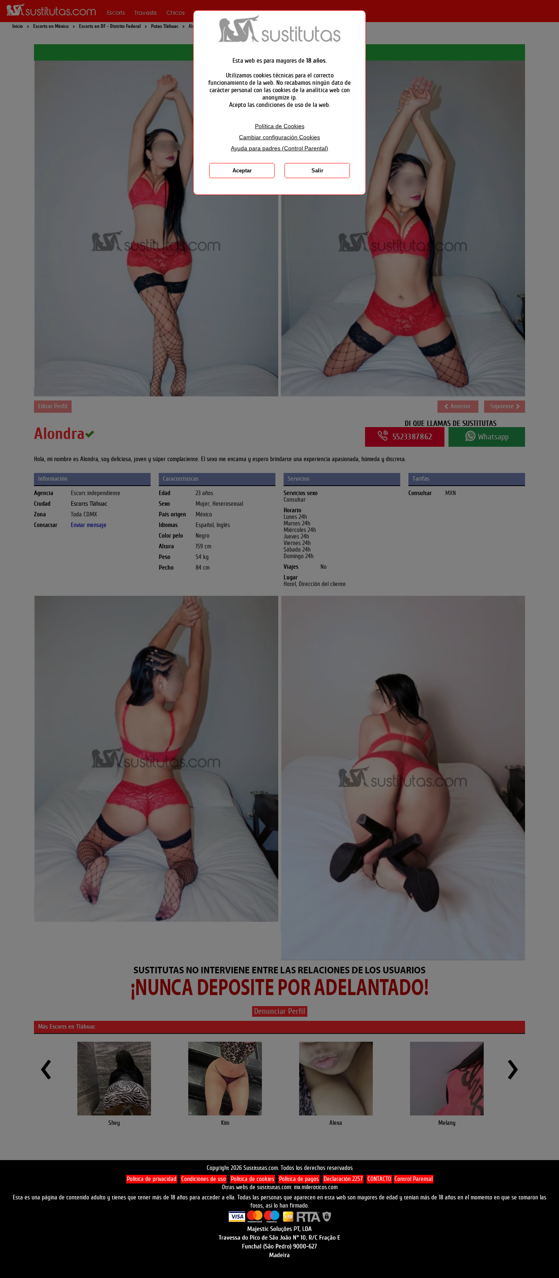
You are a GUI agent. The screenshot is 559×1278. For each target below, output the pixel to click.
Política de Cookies (279, 126)
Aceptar (242, 170)
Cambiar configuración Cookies (279, 137)
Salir (317, 170)
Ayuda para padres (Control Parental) (279, 148)
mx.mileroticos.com (316, 1187)
